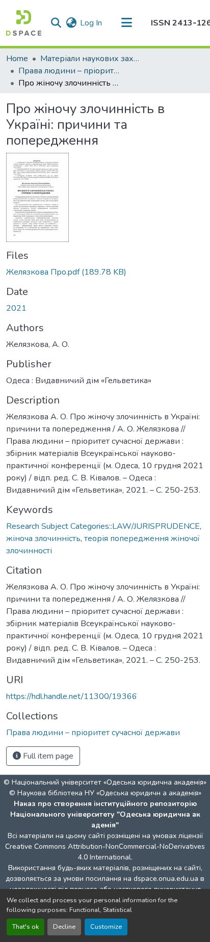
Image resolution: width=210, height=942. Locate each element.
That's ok (25, 926)
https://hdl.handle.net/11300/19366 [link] (71, 696)
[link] (105, 272)
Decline (64, 926)
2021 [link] (16, 308)
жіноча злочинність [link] (43, 538)
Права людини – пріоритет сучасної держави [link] (69, 70)
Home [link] (17, 58)
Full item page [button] (47, 756)
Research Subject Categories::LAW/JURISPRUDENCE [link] (103, 526)
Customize (106, 926)
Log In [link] (91, 23)
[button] (23, 23)
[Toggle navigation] (126, 23)
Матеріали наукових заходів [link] (91, 58)
